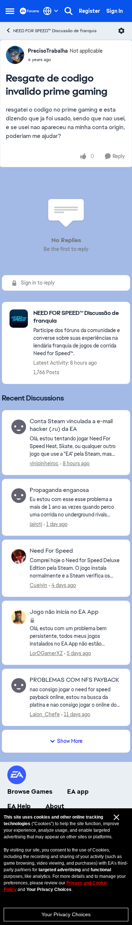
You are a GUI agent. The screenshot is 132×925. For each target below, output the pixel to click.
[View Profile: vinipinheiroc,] (18, 427)
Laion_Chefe (45, 714)
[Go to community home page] (29, 11)
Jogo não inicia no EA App (64, 612)
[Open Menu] (121, 31)
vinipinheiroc (44, 463)
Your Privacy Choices (66, 914)
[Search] (68, 11)
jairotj (36, 524)
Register (89, 11)
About (54, 806)
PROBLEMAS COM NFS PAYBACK (74, 680)
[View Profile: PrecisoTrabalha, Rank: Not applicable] (15, 55)
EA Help (19, 806)
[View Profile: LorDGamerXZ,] (18, 617)
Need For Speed (51, 550)
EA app (78, 791)
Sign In (114, 11)
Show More (69, 741)
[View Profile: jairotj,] (18, 495)
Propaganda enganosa (59, 490)
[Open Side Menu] (10, 10)
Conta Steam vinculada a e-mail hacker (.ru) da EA (71, 425)
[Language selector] (51, 11)
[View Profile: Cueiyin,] (18, 556)
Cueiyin (38, 585)
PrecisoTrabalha (48, 51)
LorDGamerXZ (46, 653)
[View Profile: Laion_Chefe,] (18, 685)
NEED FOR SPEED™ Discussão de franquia (54, 31)
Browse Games (29, 791)
